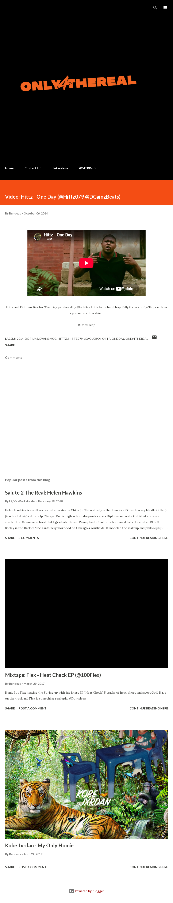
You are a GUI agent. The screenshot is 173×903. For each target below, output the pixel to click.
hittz (62, 338)
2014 (20, 338)
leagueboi (92, 338)
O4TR (106, 338)
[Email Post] (154, 338)
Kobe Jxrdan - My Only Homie (39, 845)
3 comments (29, 538)
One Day (118, 338)
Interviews (60, 168)
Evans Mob (48, 338)
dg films (31, 338)
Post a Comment (32, 708)
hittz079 (75, 338)
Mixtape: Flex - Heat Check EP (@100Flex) (53, 675)
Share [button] (10, 345)
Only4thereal (137, 338)
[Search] (155, 7)
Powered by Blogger (89, 891)
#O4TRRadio (88, 168)
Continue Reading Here (149, 538)
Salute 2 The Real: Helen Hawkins (43, 492)
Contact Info (33, 168)
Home (9, 168)
